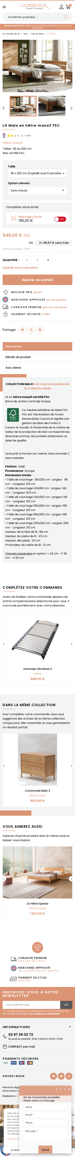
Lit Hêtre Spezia (37, 904)
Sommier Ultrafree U (37, 669)
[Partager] (22, 329)
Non (62, 219)
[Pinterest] (39, 329)
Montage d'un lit (30, 217)
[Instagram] (68, 1076)
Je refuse (15, 1150)
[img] (69, 1089)
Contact (21, 1047)
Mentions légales (13, 1087)
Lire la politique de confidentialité (44, 1014)
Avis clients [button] (13, 368)
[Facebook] (53, 1076)
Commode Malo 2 (37, 791)
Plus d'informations (16, 1139)
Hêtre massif (12, 143)
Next (71, 644)
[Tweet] (31, 329)
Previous (3, 644)
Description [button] (13, 346)
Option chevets (19, 183)
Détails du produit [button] (18, 357)
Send (45, 1150)
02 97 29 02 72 (20, 1034)
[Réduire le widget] (65, 1089)
